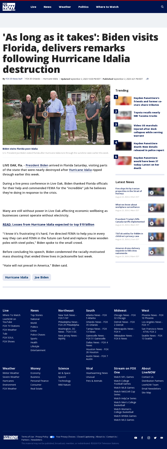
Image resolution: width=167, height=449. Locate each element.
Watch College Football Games (122, 382)
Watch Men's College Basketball (125, 404)
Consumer (35, 384)
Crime (33, 330)
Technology (64, 380)
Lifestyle (34, 346)
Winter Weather (11, 373)
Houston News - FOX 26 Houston (97, 351)
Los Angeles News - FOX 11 (152, 323)
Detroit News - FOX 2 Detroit (124, 323)
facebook (142, 437)
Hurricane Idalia (50, 78)
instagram (148, 437)
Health (33, 342)
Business (35, 376)
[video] (156, 191)
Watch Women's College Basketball (123, 411)
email (161, 437)
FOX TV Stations (11, 325)
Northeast (66, 310)
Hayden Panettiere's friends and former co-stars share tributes (148, 101)
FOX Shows (9, 341)
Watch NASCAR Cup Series (124, 393)
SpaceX (62, 376)
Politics (34, 326)
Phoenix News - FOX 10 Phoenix (152, 317)
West (145, 310)
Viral (89, 368)
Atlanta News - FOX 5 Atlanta (96, 317)
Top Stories (36, 315)
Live (6, 310)
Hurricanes (8, 380)
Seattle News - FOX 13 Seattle (152, 337)
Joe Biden (42, 277)
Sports (33, 338)
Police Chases (37, 334)
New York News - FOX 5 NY (67, 317)
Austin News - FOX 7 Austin (97, 358)
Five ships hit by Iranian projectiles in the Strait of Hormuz (128, 191)
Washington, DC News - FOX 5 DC (67, 330)
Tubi (5, 333)
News (34, 310)
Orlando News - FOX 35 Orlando (97, 323)
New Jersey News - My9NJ (68, 337)
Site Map (146, 392)
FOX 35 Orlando (32, 78)
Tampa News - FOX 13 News (96, 330)
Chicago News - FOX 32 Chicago (125, 317)
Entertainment (38, 350)
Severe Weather (11, 376)
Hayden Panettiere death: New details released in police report (149, 147)
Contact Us (147, 376)
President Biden (37, 165)
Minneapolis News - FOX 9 (124, 330)
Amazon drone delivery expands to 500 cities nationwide (127, 251)
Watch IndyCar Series (125, 398)
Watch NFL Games (124, 376)
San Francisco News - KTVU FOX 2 (152, 330)
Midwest (120, 310)
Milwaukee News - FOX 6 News (123, 337)
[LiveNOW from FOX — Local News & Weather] (13, 7)
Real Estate (36, 388)
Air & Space (64, 373)
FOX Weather (10, 329)
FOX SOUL (8, 337)
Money (35, 368)
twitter (155, 437)
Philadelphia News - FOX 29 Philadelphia (68, 323)
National (34, 319)
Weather (9, 368)
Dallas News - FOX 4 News (97, 344)
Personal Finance (39, 380)
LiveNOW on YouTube (9, 320)
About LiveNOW (148, 370)
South (90, 310)
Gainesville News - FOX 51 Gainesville (96, 337)
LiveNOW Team (150, 384)
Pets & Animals (94, 380)
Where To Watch (11, 315)
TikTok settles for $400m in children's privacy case (129, 235)
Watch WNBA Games (125, 415)
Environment (9, 384)
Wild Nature (64, 384)
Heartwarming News (97, 373)
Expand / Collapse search (162, 7)
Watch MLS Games (124, 419)
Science (63, 368)
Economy (35, 373)
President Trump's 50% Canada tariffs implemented (130, 220)
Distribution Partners (153, 380)
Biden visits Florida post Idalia (20, 148)
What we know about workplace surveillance (127, 206)
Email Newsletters (151, 388)
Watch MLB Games (124, 387)
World (33, 322)
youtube (135, 437)
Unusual (90, 376)
